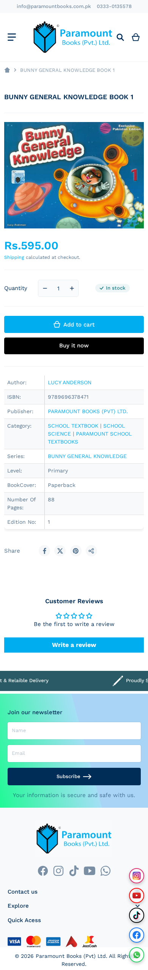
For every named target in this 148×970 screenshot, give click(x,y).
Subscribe (68, 776)
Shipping (14, 257)
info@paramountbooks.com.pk (54, 6)
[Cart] (136, 37)
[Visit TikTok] (136, 915)
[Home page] (7, 70)
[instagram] (58, 871)
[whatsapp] (105, 871)
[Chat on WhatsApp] (136, 954)
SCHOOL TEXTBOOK (73, 426)
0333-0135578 (114, 6)
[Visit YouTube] (136, 895)
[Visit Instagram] (136, 875)
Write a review (74, 644)
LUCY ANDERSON (69, 382)
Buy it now (74, 345)
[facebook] (42, 871)
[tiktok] (74, 871)
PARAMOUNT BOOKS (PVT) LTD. (88, 411)
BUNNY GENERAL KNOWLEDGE (87, 456)
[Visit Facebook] (136, 935)
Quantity (15, 288)
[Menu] (11, 37)
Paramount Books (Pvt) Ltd (71, 956)
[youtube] (90, 871)
